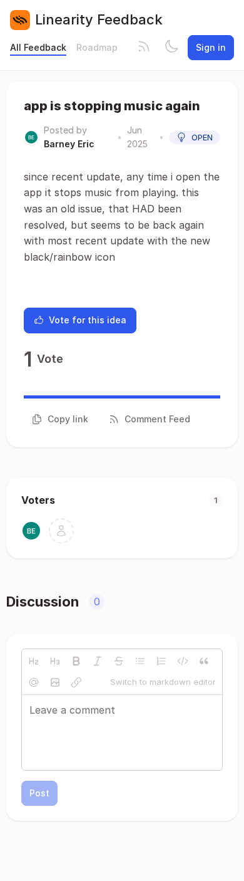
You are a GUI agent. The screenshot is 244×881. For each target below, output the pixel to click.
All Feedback (38, 47)
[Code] (182, 661)
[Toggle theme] (171, 47)
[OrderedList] (161, 661)
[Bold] (76, 661)
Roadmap (97, 47)
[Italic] (97, 661)
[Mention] (33, 682)
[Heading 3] (55, 661)
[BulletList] (140, 661)
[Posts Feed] (144, 47)
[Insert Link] (76, 682)
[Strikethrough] (118, 661)
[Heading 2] (33, 661)
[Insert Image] (55, 682)
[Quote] (204, 661)
